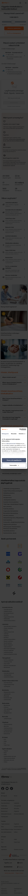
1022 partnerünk (11, 443)
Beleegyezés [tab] (5, 433)
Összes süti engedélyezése (14, 460)
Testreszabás (13, 465)
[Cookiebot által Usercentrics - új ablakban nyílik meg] (19, 429)
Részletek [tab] (13, 433)
